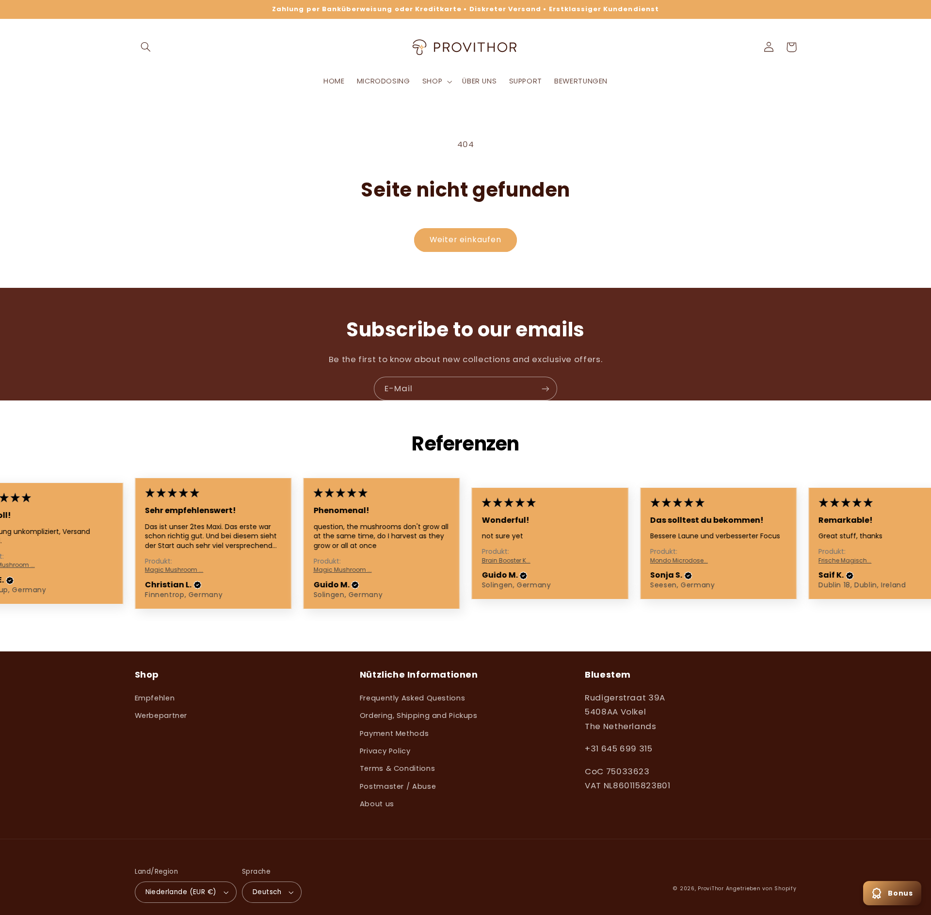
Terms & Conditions (397, 768)
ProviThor (711, 888)
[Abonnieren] (545, 388)
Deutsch (267, 892)
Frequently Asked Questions (412, 698)
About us (377, 804)
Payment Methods (394, 733)
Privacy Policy (385, 751)
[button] (146, 47)
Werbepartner (161, 715)
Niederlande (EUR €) (181, 892)
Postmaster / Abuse (398, 786)
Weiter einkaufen (466, 239)
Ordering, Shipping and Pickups (419, 715)
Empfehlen (155, 698)
